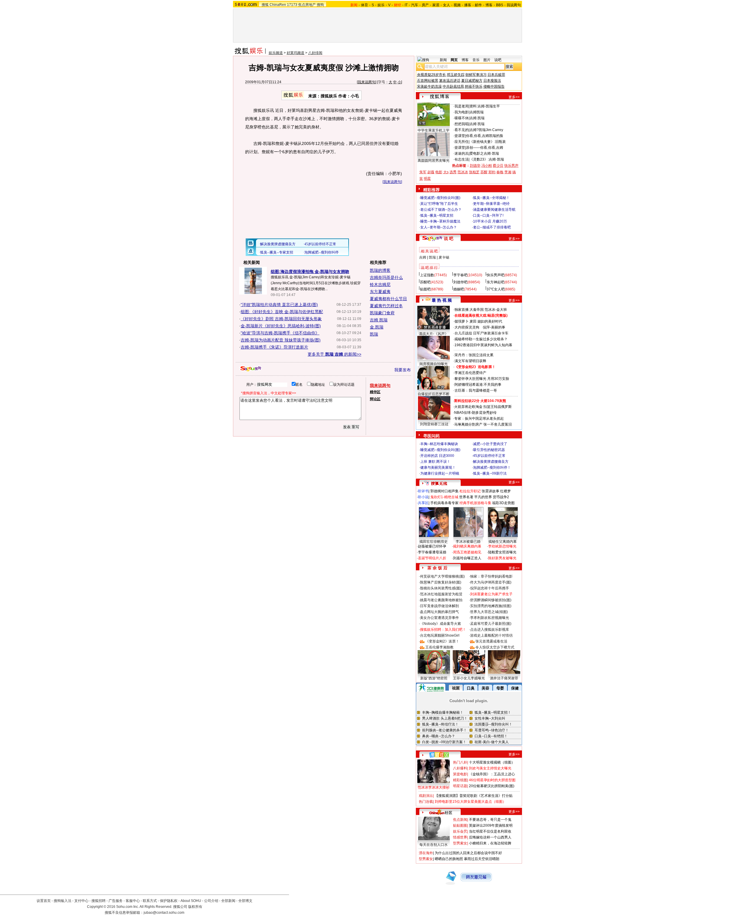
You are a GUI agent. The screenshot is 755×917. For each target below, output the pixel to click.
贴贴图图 (460, 825)
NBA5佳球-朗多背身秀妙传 (475, 413)
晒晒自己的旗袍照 (449, 859)
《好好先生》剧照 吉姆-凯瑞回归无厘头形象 (281, 318)
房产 (425, 5)
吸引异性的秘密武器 (489, 450)
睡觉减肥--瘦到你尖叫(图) (440, 198)
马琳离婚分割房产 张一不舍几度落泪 (483, 424)
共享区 (423, 503)
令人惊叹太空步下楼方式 (494, 647)
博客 (489, 5)
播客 (467, 5)
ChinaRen (278, 5)
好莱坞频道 (295, 53)
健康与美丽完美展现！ (438, 467)
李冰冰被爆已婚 (468, 542)
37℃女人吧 (496, 289)
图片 (486, 60)
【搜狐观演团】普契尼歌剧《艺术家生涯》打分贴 (474, 796)
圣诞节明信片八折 (432, 558)
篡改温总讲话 (449, 81)
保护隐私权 (169, 901)
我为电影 (461, 112)
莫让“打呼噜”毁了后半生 (439, 204)
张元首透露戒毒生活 (491, 641)
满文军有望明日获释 (470, 361)
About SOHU (190, 901)
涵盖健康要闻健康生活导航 (494, 209)
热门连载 (426, 802)
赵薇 (430, 172)
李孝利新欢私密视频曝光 (489, 618)
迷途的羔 (461, 153)
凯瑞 (374, 334)
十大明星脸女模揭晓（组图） (492, 762)
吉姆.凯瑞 (477, 118)
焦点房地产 (307, 5)
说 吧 (448, 238)
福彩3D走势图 (503, 503)
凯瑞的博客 (380, 270)
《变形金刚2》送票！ (442, 641)
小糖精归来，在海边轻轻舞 (490, 843)
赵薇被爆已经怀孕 (432, 546)
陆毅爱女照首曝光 (502, 552)
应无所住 (461, 142)
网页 (454, 60)
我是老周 (461, 106)
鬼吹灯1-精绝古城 (444, 497)
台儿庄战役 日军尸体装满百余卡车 (481, 333)
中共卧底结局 (453, 86)
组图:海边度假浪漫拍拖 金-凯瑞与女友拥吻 (310, 271)
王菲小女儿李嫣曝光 (469, 678)
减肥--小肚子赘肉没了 (490, 444)
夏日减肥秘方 (471, 81)
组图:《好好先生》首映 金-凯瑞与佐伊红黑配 (282, 311)
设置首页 (44, 901)
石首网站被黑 (427, 81)
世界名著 (466, 497)
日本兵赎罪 (496, 75)
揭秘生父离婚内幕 (502, 542)
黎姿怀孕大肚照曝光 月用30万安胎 (481, 379)
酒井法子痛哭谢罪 (504, 678)
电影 (438, 172)
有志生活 (461, 159)
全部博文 (245, 901)
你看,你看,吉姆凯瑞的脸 (484, 136)
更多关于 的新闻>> (334, 354)
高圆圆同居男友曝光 (433, 160)
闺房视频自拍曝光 (433, 364)
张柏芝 (474, 172)
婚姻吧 (458, 289)
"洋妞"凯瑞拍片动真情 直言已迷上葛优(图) (279, 304)
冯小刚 (486, 166)
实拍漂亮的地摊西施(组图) (490, 606)
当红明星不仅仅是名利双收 (490, 831)
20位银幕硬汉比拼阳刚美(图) (491, 786)
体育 (364, 5)
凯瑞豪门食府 (382, 312)
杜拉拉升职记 (470, 491)
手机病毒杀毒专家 (444, 503)
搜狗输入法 (62, 901)
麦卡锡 (444, 257)
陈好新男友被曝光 (502, 558)
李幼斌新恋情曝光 (502, 546)
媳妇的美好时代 (489, 321)
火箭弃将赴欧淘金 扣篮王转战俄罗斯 (483, 407)
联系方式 (150, 901)
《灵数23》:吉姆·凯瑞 (487, 159)
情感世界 (460, 837)
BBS (499, 5)
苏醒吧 (425, 282)
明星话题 (460, 786)
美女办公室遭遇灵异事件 (439, 618)
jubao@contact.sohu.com (164, 913)
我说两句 (514, 5)
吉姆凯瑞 (477, 112)
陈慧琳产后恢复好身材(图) (440, 582)
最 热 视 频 (442, 300)
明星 (427, 178)
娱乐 (381, 5)
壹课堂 (459, 136)
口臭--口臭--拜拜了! (488, 215)
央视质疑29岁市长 (431, 75)
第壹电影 (460, 774)
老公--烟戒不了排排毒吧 (492, 227)
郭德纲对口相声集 (444, 491)
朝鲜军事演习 (476, 75)
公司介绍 (211, 901)
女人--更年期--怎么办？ (438, 227)
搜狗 (320, 5)
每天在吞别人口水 (433, 845)
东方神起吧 (495, 282)
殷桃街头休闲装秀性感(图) (440, 588)
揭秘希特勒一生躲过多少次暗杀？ (481, 339)
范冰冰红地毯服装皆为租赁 (441, 594)
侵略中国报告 (494, 86)
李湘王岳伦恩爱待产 (470, 373)
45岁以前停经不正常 (489, 456)
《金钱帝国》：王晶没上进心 (492, 774)
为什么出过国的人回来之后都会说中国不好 (468, 853)
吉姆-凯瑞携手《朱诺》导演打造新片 (274, 347)
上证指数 (427, 275)
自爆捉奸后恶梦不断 (433, 394)
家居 (435, 5)
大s (446, 172)
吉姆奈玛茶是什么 (386, 277)
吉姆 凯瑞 (379, 320)
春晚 (499, 172)
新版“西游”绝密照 (433, 678)
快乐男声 (511, 166)
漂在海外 (426, 853)
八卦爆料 (460, 768)
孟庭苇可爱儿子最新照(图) (490, 624)
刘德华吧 (460, 282)
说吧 (497, 60)
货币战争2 (501, 497)
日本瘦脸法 (492, 81)
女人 (446, 5)
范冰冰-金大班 (496, 310)
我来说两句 (366, 82)
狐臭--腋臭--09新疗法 (490, 473)
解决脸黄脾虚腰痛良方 (490, 462)
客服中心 (133, 901)
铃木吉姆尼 (380, 284)
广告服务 (116, 901)
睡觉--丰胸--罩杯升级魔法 (440, 221)
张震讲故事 (490, 491)
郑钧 (491, 172)
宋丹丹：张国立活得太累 (473, 355)
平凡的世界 (483, 497)
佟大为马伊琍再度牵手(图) (490, 582)
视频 (457, 5)
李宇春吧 (460, 275)
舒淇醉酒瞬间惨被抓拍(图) (490, 600)
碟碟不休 (461, 118)
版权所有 (195, 907)
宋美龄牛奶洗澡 (429, 86)
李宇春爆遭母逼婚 (432, 552)
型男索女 (460, 843)
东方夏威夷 (380, 291)
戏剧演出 (426, 796)
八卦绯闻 (315, 53)
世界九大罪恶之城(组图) (489, 612)
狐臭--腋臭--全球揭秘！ (491, 198)
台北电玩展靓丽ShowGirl (439, 635)
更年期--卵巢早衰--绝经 (491, 204)
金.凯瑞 (376, 327)
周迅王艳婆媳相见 (467, 552)
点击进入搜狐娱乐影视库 (489, 629)
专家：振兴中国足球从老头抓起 (479, 418)
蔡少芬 (498, 166)
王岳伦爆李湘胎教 (439, 647)
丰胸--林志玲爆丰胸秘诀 (439, 444)
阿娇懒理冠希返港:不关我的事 (477, 385)
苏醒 (484, 172)
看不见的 (461, 130)
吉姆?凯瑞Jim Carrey (486, 130)
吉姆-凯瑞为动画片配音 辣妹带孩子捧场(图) (281, 340)
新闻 (443, 60)
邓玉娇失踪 (456, 75)
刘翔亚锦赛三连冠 (434, 424)
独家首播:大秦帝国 (469, 310)
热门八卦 (460, 762)
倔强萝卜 (461, 321)
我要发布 (402, 369)
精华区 (375, 392)
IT (406, 5)
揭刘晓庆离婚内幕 (467, 546)
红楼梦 (505, 491)
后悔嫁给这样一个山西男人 (490, 837)
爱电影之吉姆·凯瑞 (484, 153)
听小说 (423, 497)
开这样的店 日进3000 (437, 456)
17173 (292, 5)
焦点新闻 (460, 820)
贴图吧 (425, 289)
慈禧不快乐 (473, 86)
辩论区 (375, 399)
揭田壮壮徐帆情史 (433, 542)
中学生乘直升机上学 (433, 130)
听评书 (423, 491)
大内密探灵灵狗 (466, 327)
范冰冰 (462, 172)
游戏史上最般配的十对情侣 (491, 635)
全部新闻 (228, 901)
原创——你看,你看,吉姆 (484, 148)
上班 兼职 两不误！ (435, 462)
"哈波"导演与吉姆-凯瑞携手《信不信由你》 (280, 333)
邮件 (478, 5)
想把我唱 (461, 124)
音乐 (476, 60)
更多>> (514, 97)
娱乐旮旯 (460, 831)
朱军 (422, 172)
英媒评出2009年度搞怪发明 (491, 825)
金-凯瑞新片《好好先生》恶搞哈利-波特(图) (281, 325)
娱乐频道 (276, 53)
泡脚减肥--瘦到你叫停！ (492, 467)
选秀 (453, 172)
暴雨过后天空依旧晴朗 (481, 859)
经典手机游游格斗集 (475, 503)
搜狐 (265, 5)
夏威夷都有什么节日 (388, 298)
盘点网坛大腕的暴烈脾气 (439, 612)
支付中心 (81, 901)
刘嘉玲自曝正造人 (467, 558)
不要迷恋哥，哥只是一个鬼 (490, 820)
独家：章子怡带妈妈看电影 (491, 576)
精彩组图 (460, 780)
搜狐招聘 (98, 901)
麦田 (473, 321)
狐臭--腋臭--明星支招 (436, 215)
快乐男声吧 (495, 275)
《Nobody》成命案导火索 (440, 624)
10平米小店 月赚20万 (490, 221)
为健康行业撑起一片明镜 (439, 473)
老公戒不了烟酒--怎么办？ (441, 209)
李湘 (507, 172)
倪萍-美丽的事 (494, 327)
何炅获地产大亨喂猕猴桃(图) (442, 576)
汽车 (414, 5)
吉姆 (422, 257)
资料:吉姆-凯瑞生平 (485, 106)
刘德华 (475, 166)
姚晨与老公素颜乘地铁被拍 (441, 600)
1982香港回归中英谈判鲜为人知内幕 (483, 345)
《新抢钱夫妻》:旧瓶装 (488, 142)
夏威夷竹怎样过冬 (386, 305)
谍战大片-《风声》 (433, 334)
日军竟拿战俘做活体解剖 (439, 606)
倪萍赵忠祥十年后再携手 (489, 588)
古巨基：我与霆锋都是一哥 (475, 390)
